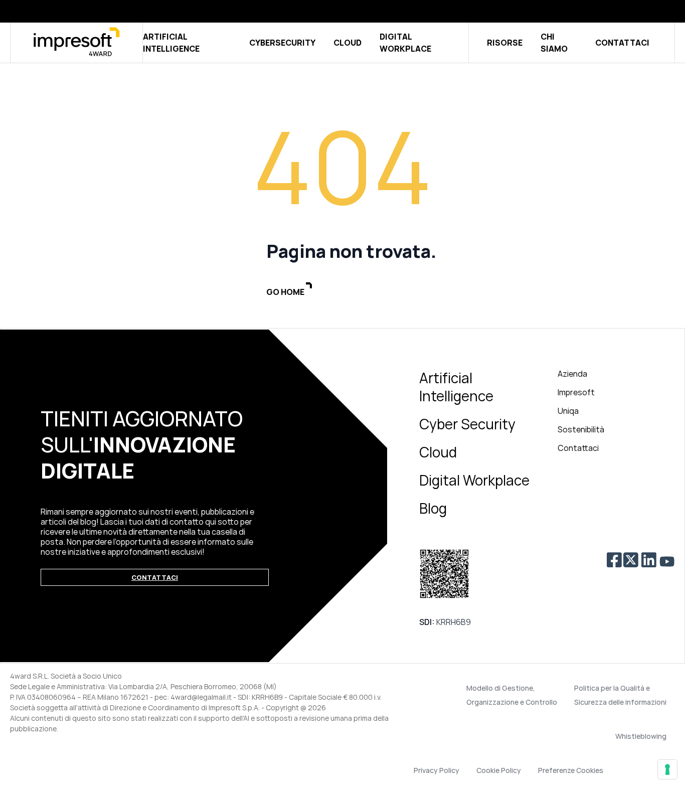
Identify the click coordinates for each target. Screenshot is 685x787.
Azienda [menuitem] (572, 373)
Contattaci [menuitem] (578, 447)
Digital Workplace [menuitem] (474, 480)
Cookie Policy (498, 770)
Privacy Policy (436, 770)
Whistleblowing (640, 736)
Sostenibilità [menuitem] (581, 429)
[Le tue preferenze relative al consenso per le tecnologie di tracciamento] (667, 769)
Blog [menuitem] (433, 508)
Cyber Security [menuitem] (467, 423)
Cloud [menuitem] (438, 451)
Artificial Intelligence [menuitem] (456, 386)
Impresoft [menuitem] (576, 392)
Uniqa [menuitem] (568, 410)
